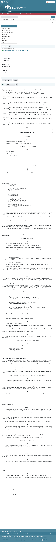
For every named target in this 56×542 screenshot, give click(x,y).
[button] (28, 46)
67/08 (24, 53)
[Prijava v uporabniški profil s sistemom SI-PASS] (50, 2)
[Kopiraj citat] (10, 46)
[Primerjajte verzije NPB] (17, 84)
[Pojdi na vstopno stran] (4, 2)
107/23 (37, 53)
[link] (4, 12)
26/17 (31, 53)
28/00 (9, 53)
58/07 (22, 53)
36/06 (17, 53)
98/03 (12, 53)
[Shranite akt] (50, 23)
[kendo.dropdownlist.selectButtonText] (17, 17)
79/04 (14, 53)
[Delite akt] (52, 23)
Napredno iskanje (52, 19)
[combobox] (12, 17)
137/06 (19, 53)
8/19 (33, 53)
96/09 (26, 53)
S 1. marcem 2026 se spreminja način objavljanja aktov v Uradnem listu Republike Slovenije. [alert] (18, 13)
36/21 (35, 53)
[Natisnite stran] (54, 23)
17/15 (29, 53)
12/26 (41, 53)
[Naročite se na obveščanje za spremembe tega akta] (48, 23)
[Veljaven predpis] (2, 50)
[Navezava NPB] (53, 129)
